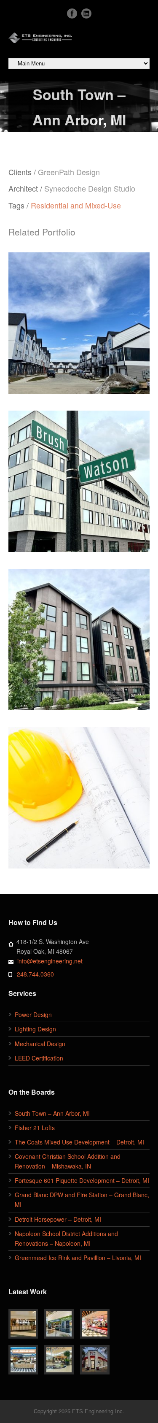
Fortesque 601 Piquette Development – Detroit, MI (82, 1180)
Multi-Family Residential (56, 494)
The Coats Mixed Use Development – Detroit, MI (79, 1142)
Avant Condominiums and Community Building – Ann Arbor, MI (79, 318)
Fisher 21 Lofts (35, 1127)
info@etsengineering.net (50, 961)
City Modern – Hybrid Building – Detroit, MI (79, 631)
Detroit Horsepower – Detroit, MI (58, 1219)
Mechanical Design (40, 1043)
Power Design (33, 1014)
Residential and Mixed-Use (76, 205)
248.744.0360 (35, 974)
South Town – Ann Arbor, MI (79, 794)
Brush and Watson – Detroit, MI (79, 472)
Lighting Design (35, 1029)
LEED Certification (39, 1058)
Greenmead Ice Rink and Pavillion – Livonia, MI (78, 1257)
